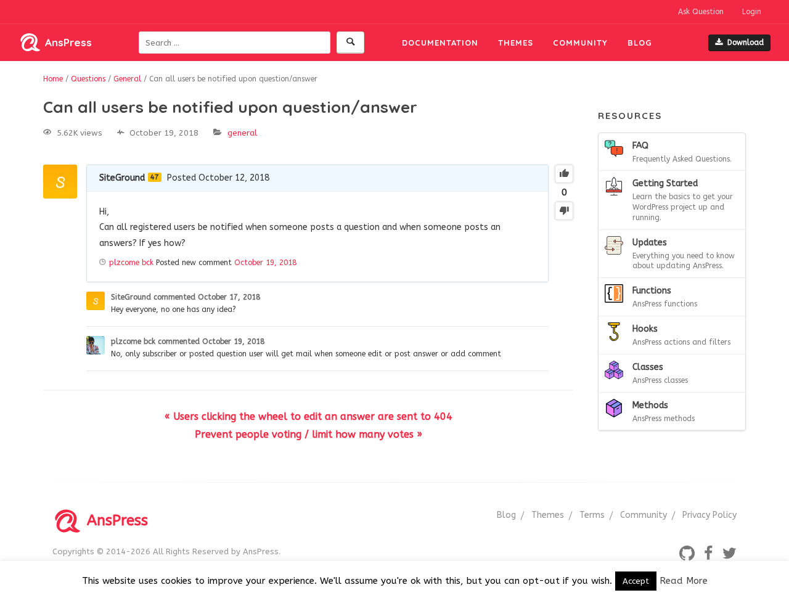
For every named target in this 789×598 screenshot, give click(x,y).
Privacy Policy (709, 515)
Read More (684, 580)
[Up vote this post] (564, 174)
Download (745, 42)
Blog (640, 42)
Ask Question (701, 11)
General (242, 132)
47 (154, 177)
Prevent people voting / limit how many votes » (308, 434)
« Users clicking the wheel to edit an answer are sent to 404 (308, 416)
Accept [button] (636, 581)
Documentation (440, 42)
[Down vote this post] (564, 211)
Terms (592, 515)
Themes (515, 42)
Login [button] (751, 11)
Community (580, 42)
